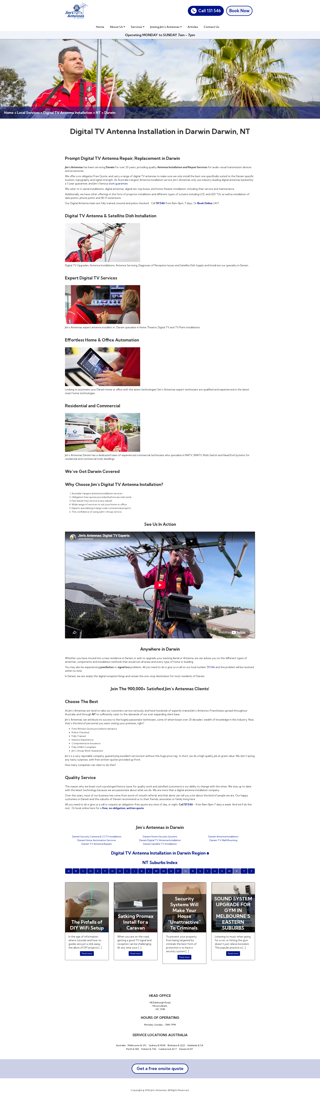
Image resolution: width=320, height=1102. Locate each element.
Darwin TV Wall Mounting (223, 840)
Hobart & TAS (148, 1049)
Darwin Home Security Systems (160, 836)
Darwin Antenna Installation (223, 836)
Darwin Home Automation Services (96, 840)
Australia (121, 1045)
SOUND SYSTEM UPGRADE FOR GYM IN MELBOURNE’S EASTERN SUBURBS (233, 913)
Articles (193, 26)
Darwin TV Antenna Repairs (97, 843)
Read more (87, 953)
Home (100, 26)
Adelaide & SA (195, 1045)
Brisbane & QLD (176, 1045)
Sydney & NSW (157, 1045)
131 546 (160, 203)
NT (98, 112)
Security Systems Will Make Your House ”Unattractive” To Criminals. (184, 913)
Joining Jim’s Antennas (165, 26)
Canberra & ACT (167, 1049)
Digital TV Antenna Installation (67, 112)
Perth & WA (132, 1049)
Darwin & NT (186, 1049)
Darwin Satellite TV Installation (160, 843)
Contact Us (211, 26)
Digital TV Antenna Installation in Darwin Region (159, 853)
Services (137, 26)
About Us (117, 26)
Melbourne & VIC (137, 1045)
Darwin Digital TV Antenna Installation (160, 840)
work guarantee (118, 183)
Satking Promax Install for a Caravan (136, 922)
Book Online (204, 203)
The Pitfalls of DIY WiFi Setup (87, 925)
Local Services (28, 112)
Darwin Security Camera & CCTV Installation (96, 836)
